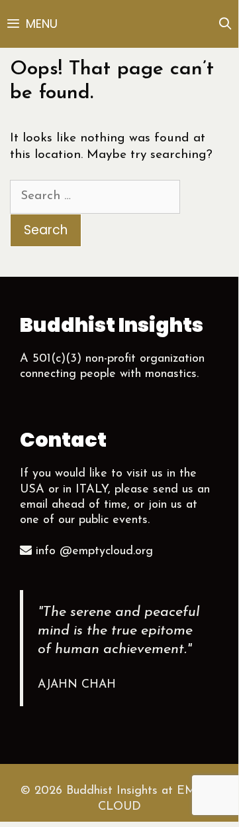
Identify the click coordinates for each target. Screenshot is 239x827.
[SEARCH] (225, 24)
